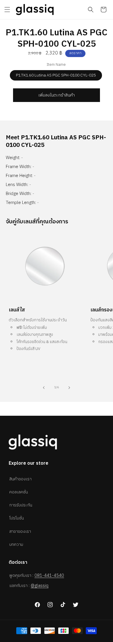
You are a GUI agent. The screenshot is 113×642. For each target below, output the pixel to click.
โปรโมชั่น (16, 518)
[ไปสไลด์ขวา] (69, 387)
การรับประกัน (20, 505)
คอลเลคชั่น (18, 492)
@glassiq (39, 585)
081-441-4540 (49, 575)
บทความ (16, 544)
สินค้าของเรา (20, 479)
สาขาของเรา (20, 531)
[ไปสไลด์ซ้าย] (43, 387)
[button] (7, 9)
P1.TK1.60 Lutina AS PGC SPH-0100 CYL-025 (56, 75)
